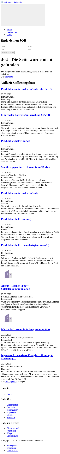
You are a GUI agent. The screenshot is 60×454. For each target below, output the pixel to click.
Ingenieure (11, 412)
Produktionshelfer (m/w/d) (16, 140)
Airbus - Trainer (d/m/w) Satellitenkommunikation (15, 287)
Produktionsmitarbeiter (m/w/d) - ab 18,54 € (26, 88)
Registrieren (12, 32)
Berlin (9, 394)
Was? (29, 46)
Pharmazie (11, 431)
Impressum (11, 448)
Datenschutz (12, 450)
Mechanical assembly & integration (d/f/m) (25, 329)
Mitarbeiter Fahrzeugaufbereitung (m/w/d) (25, 114)
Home (9, 29)
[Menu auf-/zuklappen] (23, 15)
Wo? (29, 49)
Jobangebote (10, 381)
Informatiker (12, 410)
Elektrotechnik (13, 428)
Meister (10, 415)
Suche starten (8, 53)
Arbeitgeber (12, 445)
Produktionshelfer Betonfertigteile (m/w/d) (25, 245)
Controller (11, 407)
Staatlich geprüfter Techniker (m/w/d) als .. (25, 167)
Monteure (11, 417)
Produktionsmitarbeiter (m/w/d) (19, 192)
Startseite (9, 77)
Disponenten (12, 405)
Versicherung (12, 436)
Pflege (9, 433)
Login (9, 34)
